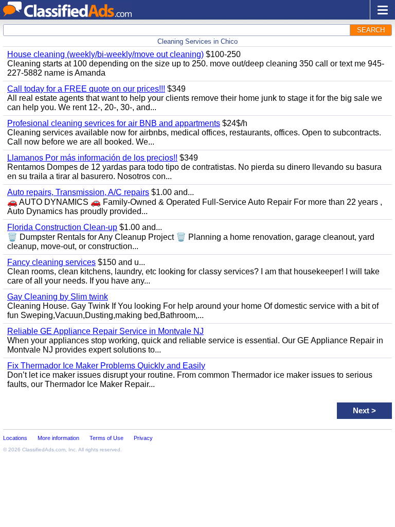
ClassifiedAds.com (43, 449)
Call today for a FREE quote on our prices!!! (86, 88)
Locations (15, 438)
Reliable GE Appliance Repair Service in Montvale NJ (105, 331)
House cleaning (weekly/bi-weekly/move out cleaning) (105, 54)
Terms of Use (106, 438)
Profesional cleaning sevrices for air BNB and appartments (113, 123)
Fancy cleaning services (51, 262)
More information (58, 438)
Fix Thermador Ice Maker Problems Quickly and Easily (106, 365)
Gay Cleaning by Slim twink (57, 296)
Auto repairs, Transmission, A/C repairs (78, 192)
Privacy (143, 438)
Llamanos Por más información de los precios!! (92, 157)
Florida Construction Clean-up (62, 227)
